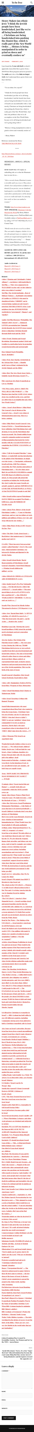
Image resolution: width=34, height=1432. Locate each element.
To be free (17, 2)
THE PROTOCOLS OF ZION (11, 143)
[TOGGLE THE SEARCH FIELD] (31, 2)
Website (4, 1408)
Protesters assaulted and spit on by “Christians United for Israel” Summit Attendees (14, 1263)
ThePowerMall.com (23, 218)
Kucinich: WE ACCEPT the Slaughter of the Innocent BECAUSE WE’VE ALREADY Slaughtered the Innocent (16, 1129)
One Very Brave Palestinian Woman (14, 1159)
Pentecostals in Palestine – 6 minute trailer (16, 760)
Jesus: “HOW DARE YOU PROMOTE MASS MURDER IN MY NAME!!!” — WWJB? (15, 776)
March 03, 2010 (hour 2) (12, 269)
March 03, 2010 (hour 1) (12, 266)
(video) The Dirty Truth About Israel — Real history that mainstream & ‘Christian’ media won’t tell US (17, 536)
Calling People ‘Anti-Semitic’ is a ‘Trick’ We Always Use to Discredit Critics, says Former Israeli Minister (17, 1077)
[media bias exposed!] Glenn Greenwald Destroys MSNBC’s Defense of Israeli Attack (15, 1091)
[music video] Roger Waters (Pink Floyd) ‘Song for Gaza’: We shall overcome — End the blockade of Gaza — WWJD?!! (16, 798)
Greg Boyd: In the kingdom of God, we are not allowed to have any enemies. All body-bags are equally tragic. (15, 766)
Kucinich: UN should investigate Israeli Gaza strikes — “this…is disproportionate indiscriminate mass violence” (16, 1143)
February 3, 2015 (17, 61)
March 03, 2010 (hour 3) (12, 271)
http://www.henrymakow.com (20, 207)
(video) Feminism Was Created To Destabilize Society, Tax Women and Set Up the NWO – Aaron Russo (17, 1340)
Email (4, 1400)
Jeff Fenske (5, 61)
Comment (6, 1371)
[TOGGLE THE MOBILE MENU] (3, 2)
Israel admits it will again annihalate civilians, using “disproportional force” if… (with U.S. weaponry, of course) (17, 827)
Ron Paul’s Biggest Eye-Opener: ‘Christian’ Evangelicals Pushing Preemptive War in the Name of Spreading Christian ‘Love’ (17, 1301)
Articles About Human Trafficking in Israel (17, 942)
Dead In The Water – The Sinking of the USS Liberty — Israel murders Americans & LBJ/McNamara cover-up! (16, 923)
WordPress (21, 1428)
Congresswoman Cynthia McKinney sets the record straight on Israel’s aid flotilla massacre (17, 1235)
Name (4, 1391)
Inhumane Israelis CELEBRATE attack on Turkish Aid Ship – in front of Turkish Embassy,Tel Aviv (16, 1244)
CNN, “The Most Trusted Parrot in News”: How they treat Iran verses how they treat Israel (16, 1099)
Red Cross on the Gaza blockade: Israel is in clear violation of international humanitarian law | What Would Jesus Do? (17, 819)
